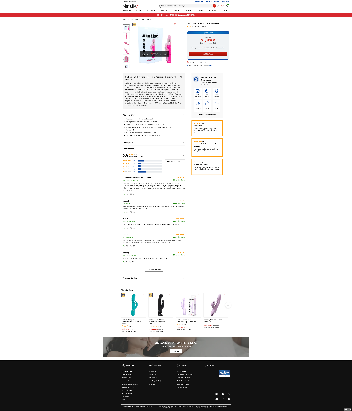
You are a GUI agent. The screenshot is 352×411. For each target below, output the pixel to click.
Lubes (201, 10)
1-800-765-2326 (132, 1)
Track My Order (126, 378)
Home (124, 19)
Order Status (199, 1)
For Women (127, 10)
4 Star (133, 163)
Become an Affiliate (183, 384)
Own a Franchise (182, 387)
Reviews (203, 26)
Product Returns (127, 381)
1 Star (133, 171)
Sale (225, 10)
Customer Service (127, 374)
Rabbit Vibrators (146, 19)
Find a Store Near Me (183, 381)
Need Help (157, 365)
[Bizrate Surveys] (227, 376)
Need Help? (225, 1)
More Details (221, 48)
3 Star (133, 166)
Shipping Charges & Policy (130, 384)
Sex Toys (130, 19)
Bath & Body (213, 10)
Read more (129, 190)
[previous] (127, 23)
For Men (139, 10)
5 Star (133, 160)
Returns (216, 1)
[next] (125, 69)
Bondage (176, 10)
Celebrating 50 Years (183, 378)
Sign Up (176, 351)
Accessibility (125, 397)
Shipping (209, 1)
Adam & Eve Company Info (185, 374)
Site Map (152, 384)
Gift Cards (125, 400)
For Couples (151, 10)
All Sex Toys (153, 374)
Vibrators (163, 10)
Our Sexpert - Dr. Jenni (156, 381)
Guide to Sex (153, 378)
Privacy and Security (128, 387)
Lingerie (188, 10)
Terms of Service (127, 393)
